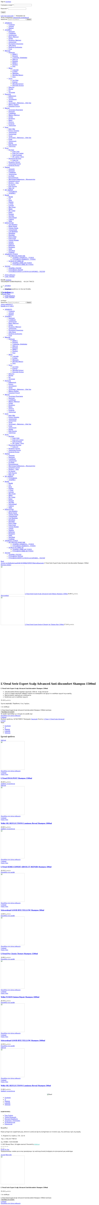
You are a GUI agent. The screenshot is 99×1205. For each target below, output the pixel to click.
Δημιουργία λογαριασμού (21, 17)
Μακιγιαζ (7, 50)
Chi (10, 198)
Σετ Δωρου (12, 184)
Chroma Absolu (13, 228)
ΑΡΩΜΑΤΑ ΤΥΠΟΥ (11, 254)
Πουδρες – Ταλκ (14, 183)
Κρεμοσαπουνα (13, 177)
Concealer (15, 70)
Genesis (11, 242)
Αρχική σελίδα (5, 563)
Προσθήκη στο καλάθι (8, 712)
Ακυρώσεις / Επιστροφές (12, 1120)
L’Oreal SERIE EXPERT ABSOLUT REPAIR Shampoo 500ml (26, 867)
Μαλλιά (35, 563)
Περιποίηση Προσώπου (16, 44)
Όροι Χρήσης (9, 1115)
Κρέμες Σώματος (14, 130)
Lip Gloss (15, 80)
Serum (10, 101)
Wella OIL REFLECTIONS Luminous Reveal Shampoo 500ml (26, 1086)
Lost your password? (7, 16)
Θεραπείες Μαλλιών (15, 40)
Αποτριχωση (12, 141)
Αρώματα (12, 169)
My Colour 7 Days (18, 157)
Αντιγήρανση (13, 99)
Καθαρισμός (12, 96)
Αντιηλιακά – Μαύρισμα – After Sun (20, 103)
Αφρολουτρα (13, 132)
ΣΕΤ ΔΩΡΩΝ (9, 190)
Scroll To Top (5, 1149)
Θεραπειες (12, 118)
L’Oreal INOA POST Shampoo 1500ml (16, 778)
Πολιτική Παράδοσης (11, 1119)
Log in (3, 12)
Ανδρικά (11, 26)
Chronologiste (13, 230)
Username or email (7, 5)
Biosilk (11, 197)
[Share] (3, 1146)
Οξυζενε (11, 122)
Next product (5, 595)
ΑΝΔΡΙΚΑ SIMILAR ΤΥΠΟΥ (22, 263)
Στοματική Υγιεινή (14, 106)
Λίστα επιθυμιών (10, 275)
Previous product (6, 565)
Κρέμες (11, 97)
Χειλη (10, 78)
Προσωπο (8, 94)
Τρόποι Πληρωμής (10, 1117)
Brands (7, 195)
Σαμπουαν (12, 31)
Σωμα (6, 127)
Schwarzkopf (13, 217)
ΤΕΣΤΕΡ (7, 266)
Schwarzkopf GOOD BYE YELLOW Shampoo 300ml (22, 910)
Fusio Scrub (12, 238)
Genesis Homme (14, 240)
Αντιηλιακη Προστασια (16, 110)
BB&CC (15, 54)
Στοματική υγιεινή (14, 181)
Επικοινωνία (8, 1124)
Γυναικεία (12, 24)
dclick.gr (37, 1144)
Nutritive (11, 243)
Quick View (4, 774)
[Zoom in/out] (7, 1146)
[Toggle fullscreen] (5, 1146)
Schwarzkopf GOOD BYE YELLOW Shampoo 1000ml (23, 1040)
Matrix (11, 209)
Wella (10, 221)
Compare (3, 717)
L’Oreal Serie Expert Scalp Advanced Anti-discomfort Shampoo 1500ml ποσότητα (26, 710)
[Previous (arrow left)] (1, 1148)
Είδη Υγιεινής (13, 144)
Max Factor (12, 207)
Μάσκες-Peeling (14, 104)
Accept (3, 1155)
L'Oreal (46, 719)
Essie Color (15, 151)
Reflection (12, 245)
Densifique (12, 233)
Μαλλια (7, 108)
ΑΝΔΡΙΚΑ (8, 30)
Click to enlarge (5, 679)
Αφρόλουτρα (13, 35)
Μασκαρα (15, 73)
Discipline (12, 235)
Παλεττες (11, 87)
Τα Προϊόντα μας (10, 1122)
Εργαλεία (11, 124)
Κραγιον (15, 82)
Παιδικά (11, 28)
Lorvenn (11, 205)
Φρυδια (11, 89)
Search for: (4, 19)
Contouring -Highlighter (19, 57)
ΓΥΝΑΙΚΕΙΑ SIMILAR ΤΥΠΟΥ (23, 264)
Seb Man (11, 216)
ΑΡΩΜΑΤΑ (8, 23)
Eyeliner (14, 71)
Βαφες (10, 120)
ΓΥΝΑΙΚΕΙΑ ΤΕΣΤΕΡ (16, 270)
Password (4, 8)
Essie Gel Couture (17, 153)
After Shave (12, 45)
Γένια (10, 49)
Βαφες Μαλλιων (14, 37)
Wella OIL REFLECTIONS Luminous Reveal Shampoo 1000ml (26, 823)
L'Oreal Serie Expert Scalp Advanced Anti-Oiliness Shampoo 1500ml (46, 594)
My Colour (12, 210)
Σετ (10, 90)
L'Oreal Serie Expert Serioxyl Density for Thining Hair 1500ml (44, 624)
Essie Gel (15, 160)
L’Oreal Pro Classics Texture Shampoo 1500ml (19, 954)
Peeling (11, 143)
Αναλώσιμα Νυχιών (15, 164)
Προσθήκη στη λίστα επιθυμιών (11, 715)
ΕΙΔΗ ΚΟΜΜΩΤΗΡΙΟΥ (25, 563)
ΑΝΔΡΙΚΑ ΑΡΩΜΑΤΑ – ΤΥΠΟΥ (23, 257)
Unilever (11, 219)
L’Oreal (11, 204)
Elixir (10, 200)
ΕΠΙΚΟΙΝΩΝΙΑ (10, 296)
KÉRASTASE (9, 223)
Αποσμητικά (12, 42)
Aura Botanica (13, 224)
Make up (15, 59)
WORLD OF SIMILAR (16, 261)
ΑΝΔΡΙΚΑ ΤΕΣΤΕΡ (15, 268)
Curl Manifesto (13, 231)
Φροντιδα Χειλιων (18, 85)
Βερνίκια (11, 150)
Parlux (10, 212)
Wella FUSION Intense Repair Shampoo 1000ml (20, 997)
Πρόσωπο (12, 52)
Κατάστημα (13, 563)
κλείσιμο (8, 1)
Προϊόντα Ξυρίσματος (15, 47)
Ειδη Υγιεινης (13, 186)
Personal (11, 214)
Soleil (10, 249)
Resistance (12, 247)
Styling (11, 38)
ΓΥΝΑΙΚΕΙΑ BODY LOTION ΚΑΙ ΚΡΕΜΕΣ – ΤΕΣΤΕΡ (27, 271)
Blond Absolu (13, 226)
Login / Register (10, 276)
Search (29, 19)
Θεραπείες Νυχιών (14, 162)
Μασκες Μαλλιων (14, 115)
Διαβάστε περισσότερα (8, 783)
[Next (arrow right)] (3, 1148)
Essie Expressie (17, 155)
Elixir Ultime (12, 237)
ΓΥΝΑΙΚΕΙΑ (13, 191)
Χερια (10, 136)
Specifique (12, 250)
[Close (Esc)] (1, 1146)
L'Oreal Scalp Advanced (56, 719)
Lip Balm (11, 176)
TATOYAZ (12, 146)
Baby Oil (11, 188)
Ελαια (10, 139)
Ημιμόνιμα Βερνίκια (15, 158)
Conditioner (12, 33)
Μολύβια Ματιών (17, 75)
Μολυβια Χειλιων (17, 84)
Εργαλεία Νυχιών (14, 165)
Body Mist (12, 129)
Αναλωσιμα (12, 125)
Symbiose (12, 252)
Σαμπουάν (41, 563)
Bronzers (15, 56)
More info (9, 1155)
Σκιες (14, 77)
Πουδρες (15, 64)
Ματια (10, 68)
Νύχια (6, 148)
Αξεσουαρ (12, 92)
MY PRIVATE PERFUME (17, 256)
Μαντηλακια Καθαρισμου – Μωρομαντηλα (22, 179)
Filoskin (11, 202)
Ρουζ (13, 66)
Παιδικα (7, 167)
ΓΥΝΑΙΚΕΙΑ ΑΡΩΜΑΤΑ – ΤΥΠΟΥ (24, 259)
